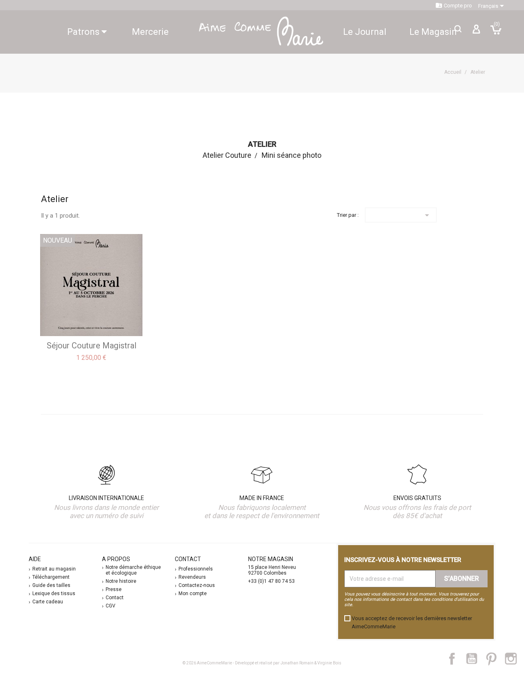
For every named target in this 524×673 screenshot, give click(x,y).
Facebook (456, 658)
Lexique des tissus (53, 593)
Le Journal (364, 32)
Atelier (262, 144)
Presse (114, 589)
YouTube (474, 658)
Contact (115, 597)
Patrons (84, 32)
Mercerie (150, 32)
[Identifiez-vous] (476, 32)
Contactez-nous (196, 585)
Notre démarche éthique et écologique (133, 570)
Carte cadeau (47, 602)
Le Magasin (433, 32)
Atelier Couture (227, 155)
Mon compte (192, 593)
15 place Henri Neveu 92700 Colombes (272, 570)
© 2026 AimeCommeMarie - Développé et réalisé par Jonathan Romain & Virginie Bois (262, 663)
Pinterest (495, 658)
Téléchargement (51, 577)
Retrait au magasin (54, 569)
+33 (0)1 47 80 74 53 (271, 581)
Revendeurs (192, 577)
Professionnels (195, 569)
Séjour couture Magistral (91, 345)
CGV (110, 606)
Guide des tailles (51, 585)
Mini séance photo (291, 155)
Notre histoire (121, 581)
